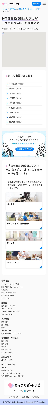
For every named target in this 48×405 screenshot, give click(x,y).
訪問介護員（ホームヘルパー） (12, 287)
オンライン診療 (6, 352)
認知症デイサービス (8, 306)
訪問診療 (4, 341)
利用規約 (36, 397)
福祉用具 (4, 290)
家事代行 (4, 322)
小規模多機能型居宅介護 (10, 312)
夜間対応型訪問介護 (8, 293)
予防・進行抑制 (6, 314)
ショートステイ (6, 298)
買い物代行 (5, 325)
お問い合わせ (14, 397)
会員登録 (36, 4)
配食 (3, 328)
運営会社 (25, 397)
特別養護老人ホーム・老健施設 (12, 376)
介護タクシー (6, 330)
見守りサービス (6, 360)
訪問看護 (4, 344)
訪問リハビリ (6, 349)
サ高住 (3, 367)
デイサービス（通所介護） (11, 284)
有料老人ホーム (6, 370)
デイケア (4, 347)
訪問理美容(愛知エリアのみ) (11, 333)
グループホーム (6, 309)
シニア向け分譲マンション (11, 373)
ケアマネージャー (7, 295)
